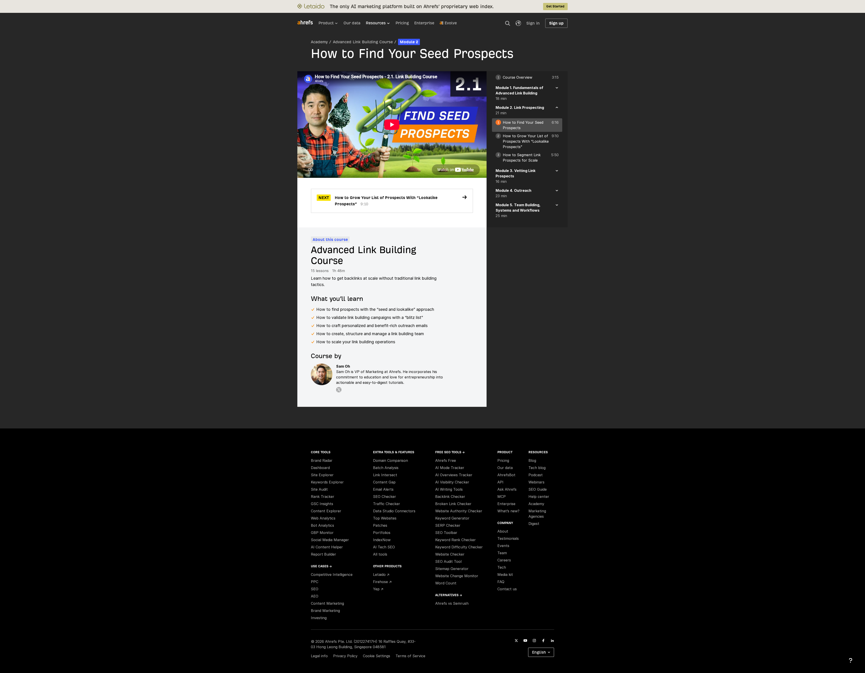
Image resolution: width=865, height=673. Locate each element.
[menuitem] (331, 24)
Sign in (533, 23)
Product (326, 23)
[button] (507, 23)
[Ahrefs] (308, 22)
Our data (352, 23)
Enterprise (424, 23)
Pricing (402, 23)
